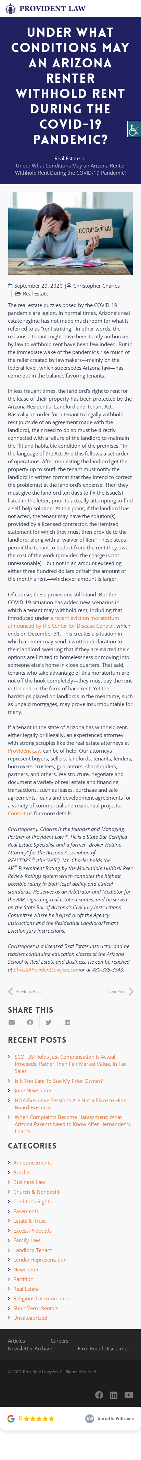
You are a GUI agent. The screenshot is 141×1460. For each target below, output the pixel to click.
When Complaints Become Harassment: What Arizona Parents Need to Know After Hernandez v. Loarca (73, 1124)
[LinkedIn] (113, 1395)
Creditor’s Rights (32, 1201)
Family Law (26, 1240)
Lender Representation (40, 1259)
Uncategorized (30, 1317)
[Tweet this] (49, 1022)
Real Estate (67, 158)
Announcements (32, 1162)
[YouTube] (128, 1395)
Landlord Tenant (32, 1250)
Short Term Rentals (35, 1308)
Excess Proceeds (32, 1230)
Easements (26, 1211)
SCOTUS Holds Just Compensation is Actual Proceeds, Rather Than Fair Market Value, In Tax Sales (71, 1063)
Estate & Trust (29, 1220)
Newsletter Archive (30, 1348)
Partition (23, 1279)
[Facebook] (99, 1395)
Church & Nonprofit (36, 1191)
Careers (59, 1340)
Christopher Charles (96, 285)
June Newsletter (33, 1090)
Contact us (20, 813)
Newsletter (26, 1269)
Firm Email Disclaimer (103, 1348)
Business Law (29, 1181)
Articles (21, 1172)
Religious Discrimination (41, 1298)
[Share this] (30, 1022)
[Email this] (12, 1022)
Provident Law (25, 750)
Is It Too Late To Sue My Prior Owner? (59, 1080)
